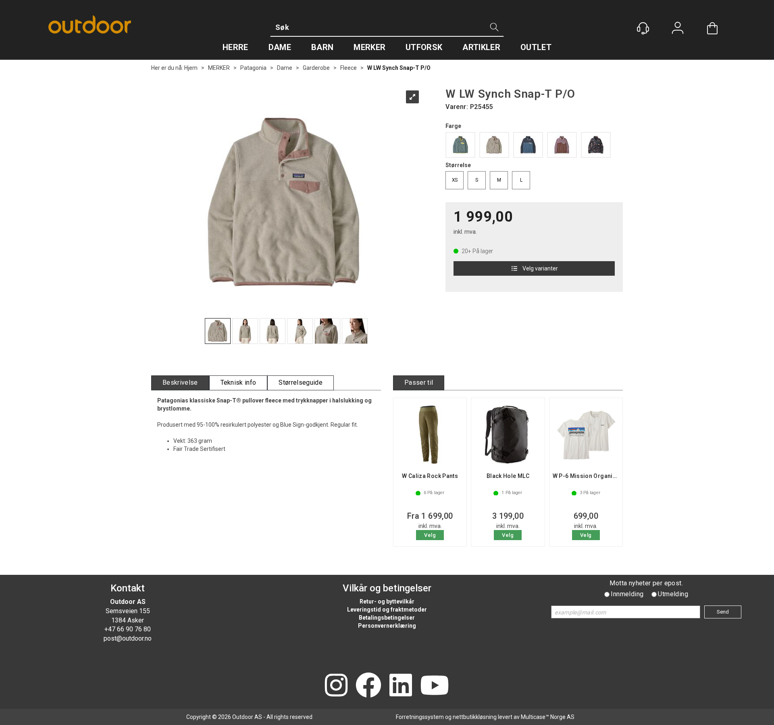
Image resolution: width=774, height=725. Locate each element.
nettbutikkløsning (475, 717)
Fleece (348, 68)
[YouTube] (434, 686)
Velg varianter (540, 268)
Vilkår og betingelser (387, 588)
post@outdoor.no (128, 638)
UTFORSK (424, 47)
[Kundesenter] (643, 28)
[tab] (180, 382)
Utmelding (673, 594)
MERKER (369, 47)
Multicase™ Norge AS (547, 717)
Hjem (191, 68)
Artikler (481, 47)
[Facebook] (368, 686)
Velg (430, 535)
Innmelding (627, 594)
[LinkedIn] (400, 686)
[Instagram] (336, 686)
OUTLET (535, 47)
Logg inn (677, 29)
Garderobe (316, 68)
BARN (322, 47)
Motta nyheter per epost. (646, 583)
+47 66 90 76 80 (127, 629)
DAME (279, 47)
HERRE (235, 47)
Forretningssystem (420, 717)
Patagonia (253, 68)
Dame (284, 68)
